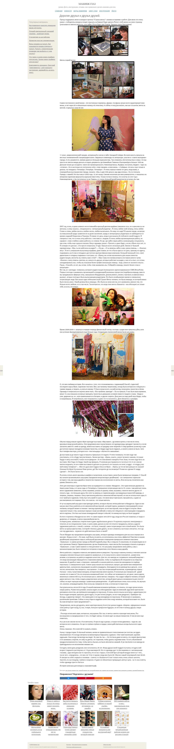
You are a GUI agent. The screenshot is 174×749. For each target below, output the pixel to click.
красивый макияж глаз (138, 670)
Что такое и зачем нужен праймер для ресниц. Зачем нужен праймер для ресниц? (42, 59)
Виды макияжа (80, 10)
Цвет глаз (93, 10)
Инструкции (104, 10)
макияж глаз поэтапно (107, 670)
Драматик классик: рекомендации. (42, 40)
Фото (114, 10)
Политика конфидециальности (73, 747)
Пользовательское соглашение (79, 744)
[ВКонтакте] (68, 678)
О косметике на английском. (39, 37)
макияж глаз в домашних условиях (123, 670)
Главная (58, 10)
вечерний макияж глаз (96, 670)
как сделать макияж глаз (72, 670)
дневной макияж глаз (84, 670)
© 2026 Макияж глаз (34, 744)
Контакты (68, 744)
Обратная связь (107, 744)
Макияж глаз (87, 4)
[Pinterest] (85, 678)
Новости (68, 10)
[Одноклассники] (103, 678)
